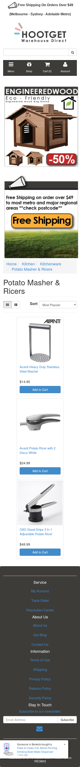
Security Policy (40, 697)
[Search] (72, 52)
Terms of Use (40, 659)
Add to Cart (40, 389)
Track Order (40, 600)
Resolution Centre (40, 610)
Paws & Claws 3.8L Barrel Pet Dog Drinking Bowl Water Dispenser (37, 749)
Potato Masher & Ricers (32, 269)
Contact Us (40, 644)
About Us (40, 625)
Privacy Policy (40, 679)
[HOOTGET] (40, 30)
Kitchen (28, 263)
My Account (40, 590)
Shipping (40, 669)
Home (11, 263)
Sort (33, 303)
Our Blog (40, 634)
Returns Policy (40, 688)
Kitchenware (50, 263)
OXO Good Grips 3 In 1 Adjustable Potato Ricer (36, 531)
